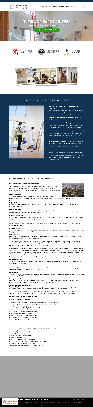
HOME (42, 6)
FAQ (80, 6)
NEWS (67, 6)
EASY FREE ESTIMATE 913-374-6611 (46, 30)
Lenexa (11, 348)
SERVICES (48, 6)
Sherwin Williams (35, 254)
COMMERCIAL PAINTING (58, 6)
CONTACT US (74, 6)
